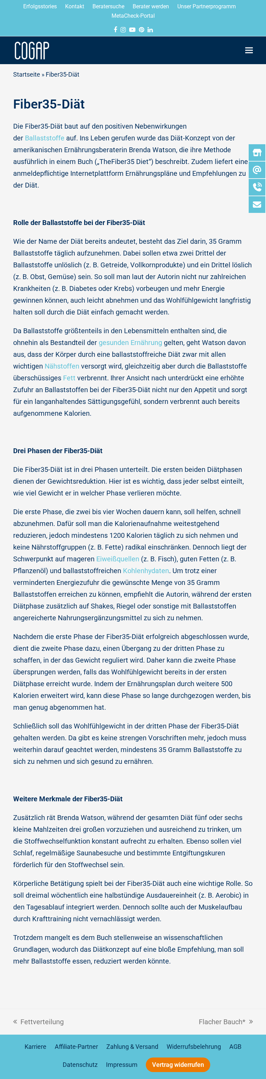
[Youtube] (132, 29)
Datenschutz (80, 1065)
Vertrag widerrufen (178, 1065)
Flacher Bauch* (222, 1021)
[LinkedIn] (150, 29)
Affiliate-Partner (76, 1047)
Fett (69, 378)
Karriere (35, 1047)
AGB (235, 1047)
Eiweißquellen (117, 559)
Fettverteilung (38, 1021)
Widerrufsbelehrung (194, 1047)
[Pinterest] (141, 29)
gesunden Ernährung (130, 342)
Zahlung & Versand (132, 1047)
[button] (249, 50)
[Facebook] (115, 29)
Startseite (26, 74)
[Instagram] (123, 29)
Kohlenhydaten (146, 571)
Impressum (122, 1065)
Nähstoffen (62, 366)
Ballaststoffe (44, 138)
